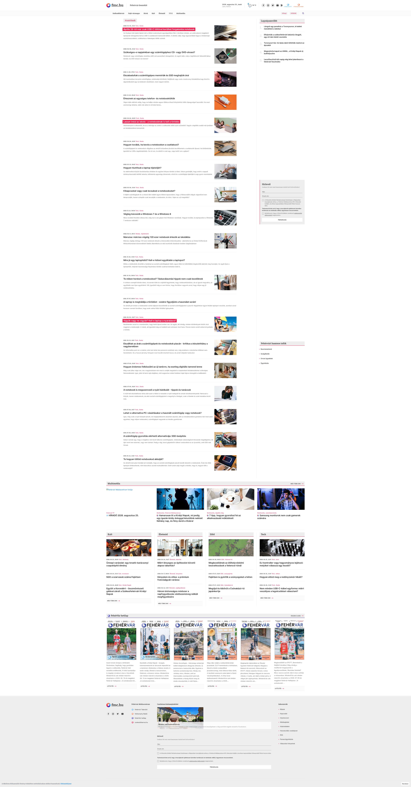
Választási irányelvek (287, 743)
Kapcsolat (283, 713)
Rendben (405, 784)
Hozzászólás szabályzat (288, 731)
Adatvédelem (285, 726)
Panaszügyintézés (286, 739)
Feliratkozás (282, 220)
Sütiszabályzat (65, 784)
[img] (114, 5)
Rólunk (282, 709)
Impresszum (284, 718)
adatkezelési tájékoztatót (197, 761)
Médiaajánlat (284, 722)
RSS (281, 735)
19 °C (254, 5)
